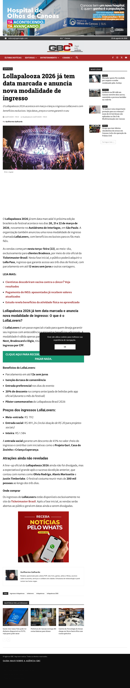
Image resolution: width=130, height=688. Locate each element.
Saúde (105, 106)
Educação (62, 625)
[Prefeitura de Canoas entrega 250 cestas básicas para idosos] (43, 617)
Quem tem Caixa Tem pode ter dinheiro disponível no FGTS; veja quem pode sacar (14, 631)
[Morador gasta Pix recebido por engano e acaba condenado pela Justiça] (95, 79)
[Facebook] (113, 57)
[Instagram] (117, 57)
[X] (121, 57)
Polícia (105, 126)
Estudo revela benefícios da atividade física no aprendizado (42, 302)
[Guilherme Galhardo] (12, 576)
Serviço (8, 69)
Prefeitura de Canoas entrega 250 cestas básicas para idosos (43, 630)
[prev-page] (4, 639)
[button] (77, 58)
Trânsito (105, 90)
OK (65, 347)
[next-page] (8, 639)
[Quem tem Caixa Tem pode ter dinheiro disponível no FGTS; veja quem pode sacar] (15, 617)
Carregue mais (107, 142)
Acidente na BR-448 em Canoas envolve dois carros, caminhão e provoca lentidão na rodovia (114, 96)
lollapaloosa (40, 593)
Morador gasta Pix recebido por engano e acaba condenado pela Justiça (113, 80)
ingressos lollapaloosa (17, 593)
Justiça (105, 75)
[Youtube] (126, 57)
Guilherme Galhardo (14, 121)
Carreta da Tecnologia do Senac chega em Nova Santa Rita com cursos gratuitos (71, 631)
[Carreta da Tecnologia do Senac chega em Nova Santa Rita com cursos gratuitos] (71, 617)
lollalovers (30, 593)
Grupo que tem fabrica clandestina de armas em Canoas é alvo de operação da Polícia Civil (114, 132)
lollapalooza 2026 (52, 593)
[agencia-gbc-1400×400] (65, 35)
